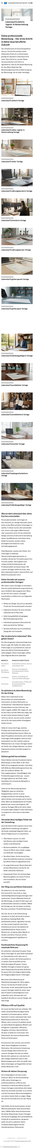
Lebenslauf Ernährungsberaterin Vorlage (16, 191)
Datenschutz (22, 1138)
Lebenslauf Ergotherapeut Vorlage (14, 309)
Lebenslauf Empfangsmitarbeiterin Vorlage (14, 474)
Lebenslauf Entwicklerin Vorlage (13, 220)
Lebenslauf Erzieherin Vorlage (12, 101)
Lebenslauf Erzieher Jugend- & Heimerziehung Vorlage (12, 131)
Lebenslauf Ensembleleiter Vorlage (14, 385)
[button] (2, 3)
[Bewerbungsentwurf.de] (17, 3)
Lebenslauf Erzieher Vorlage (12, 162)
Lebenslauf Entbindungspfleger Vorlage (16, 505)
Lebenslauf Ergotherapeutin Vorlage (15, 279)
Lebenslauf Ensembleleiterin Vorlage (15, 415)
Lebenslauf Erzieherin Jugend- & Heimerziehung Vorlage (16, 24)
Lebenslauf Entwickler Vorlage (13, 444)
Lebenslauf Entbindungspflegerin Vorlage (17, 356)
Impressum (11, 1138)
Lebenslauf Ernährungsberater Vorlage (16, 250)
